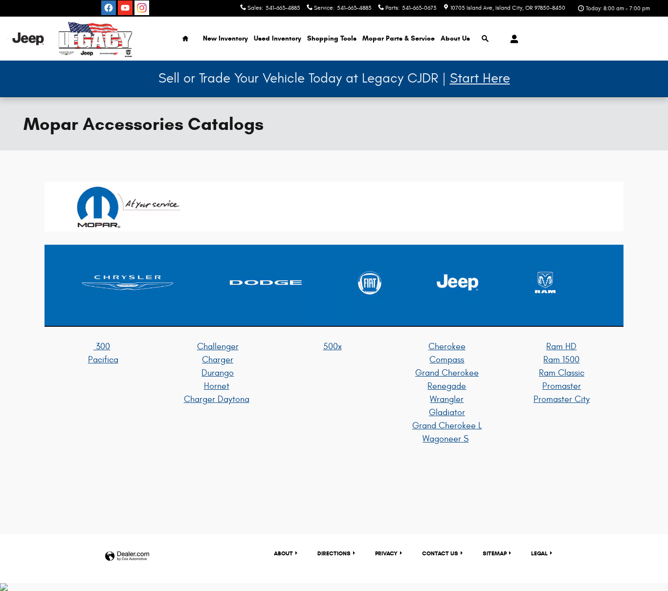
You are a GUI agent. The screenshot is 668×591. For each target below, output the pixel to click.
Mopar (398, 38)
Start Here (480, 78)
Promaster (561, 386)
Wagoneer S (445, 439)
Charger (217, 360)
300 (101, 346)
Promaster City (562, 399)
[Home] (28, 39)
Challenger (218, 346)
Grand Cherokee (447, 373)
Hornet (216, 386)
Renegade (446, 386)
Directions (334, 553)
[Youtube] (125, 7)
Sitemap (495, 553)
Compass (446, 360)
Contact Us (440, 553)
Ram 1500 (561, 360)
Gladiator (447, 412)
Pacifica (103, 360)
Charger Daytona (216, 399)
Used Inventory (277, 38)
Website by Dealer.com (127, 556)
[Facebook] (108, 7)
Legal (539, 553)
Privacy (386, 553)
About (455, 38)
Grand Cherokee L (447, 426)
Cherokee (447, 346)
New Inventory (225, 38)
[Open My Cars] (511, 39)
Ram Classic (561, 373)
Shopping (331, 38)
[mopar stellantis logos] (334, 286)
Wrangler (447, 399)
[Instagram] (141, 7)
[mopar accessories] (334, 207)
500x (332, 346)
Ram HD (561, 346)
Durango (217, 373)
